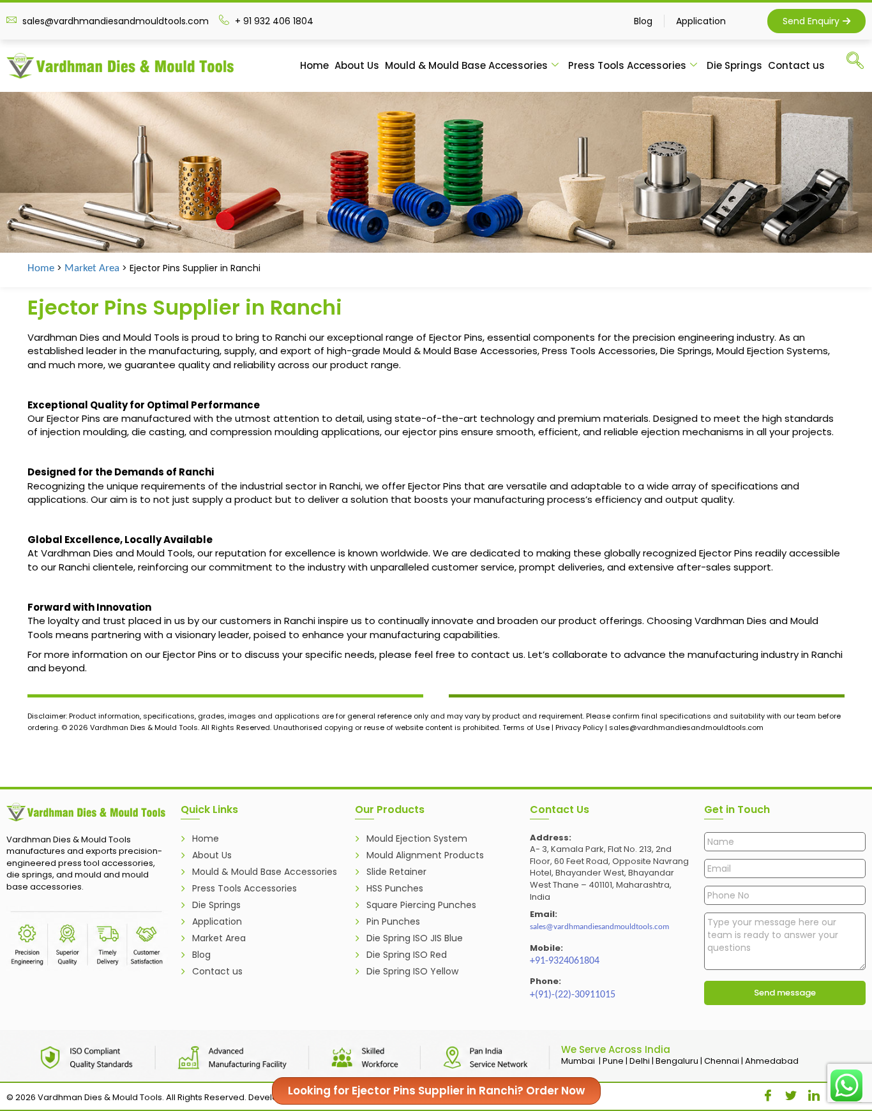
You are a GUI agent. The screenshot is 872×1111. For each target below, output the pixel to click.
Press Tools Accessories (627, 65)
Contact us (796, 65)
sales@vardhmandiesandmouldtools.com (599, 927)
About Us (357, 65)
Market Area (91, 268)
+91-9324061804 (564, 961)
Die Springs (734, 65)
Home (314, 65)
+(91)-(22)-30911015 (572, 995)
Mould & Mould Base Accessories (466, 65)
